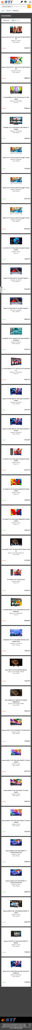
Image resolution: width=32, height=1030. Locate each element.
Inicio (2, 10)
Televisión (8, 10)
